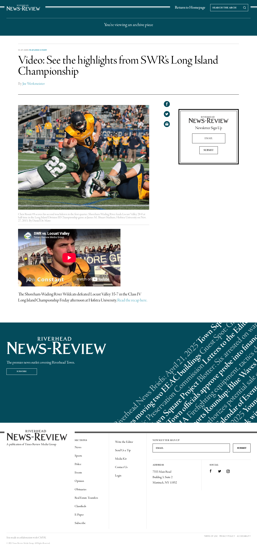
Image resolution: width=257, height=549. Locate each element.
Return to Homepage (190, 8)
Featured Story (38, 50)
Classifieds (80, 506)
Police (78, 464)
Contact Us (121, 467)
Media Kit (120, 459)
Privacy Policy (227, 536)
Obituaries (80, 489)
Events (78, 473)
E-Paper (79, 515)
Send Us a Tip (123, 450)
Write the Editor (124, 442)
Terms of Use (210, 536)
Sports (78, 456)
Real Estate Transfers (86, 498)
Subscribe (22, 371)
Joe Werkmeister (33, 83)
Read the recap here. (132, 300)
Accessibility (244, 536)
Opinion (79, 481)
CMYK (42, 537)
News (78, 447)
